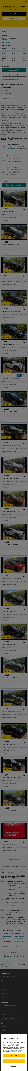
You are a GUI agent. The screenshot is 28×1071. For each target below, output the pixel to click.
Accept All (14, 1055)
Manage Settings (13, 1066)
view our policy (17, 1051)
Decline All (14, 1061)
